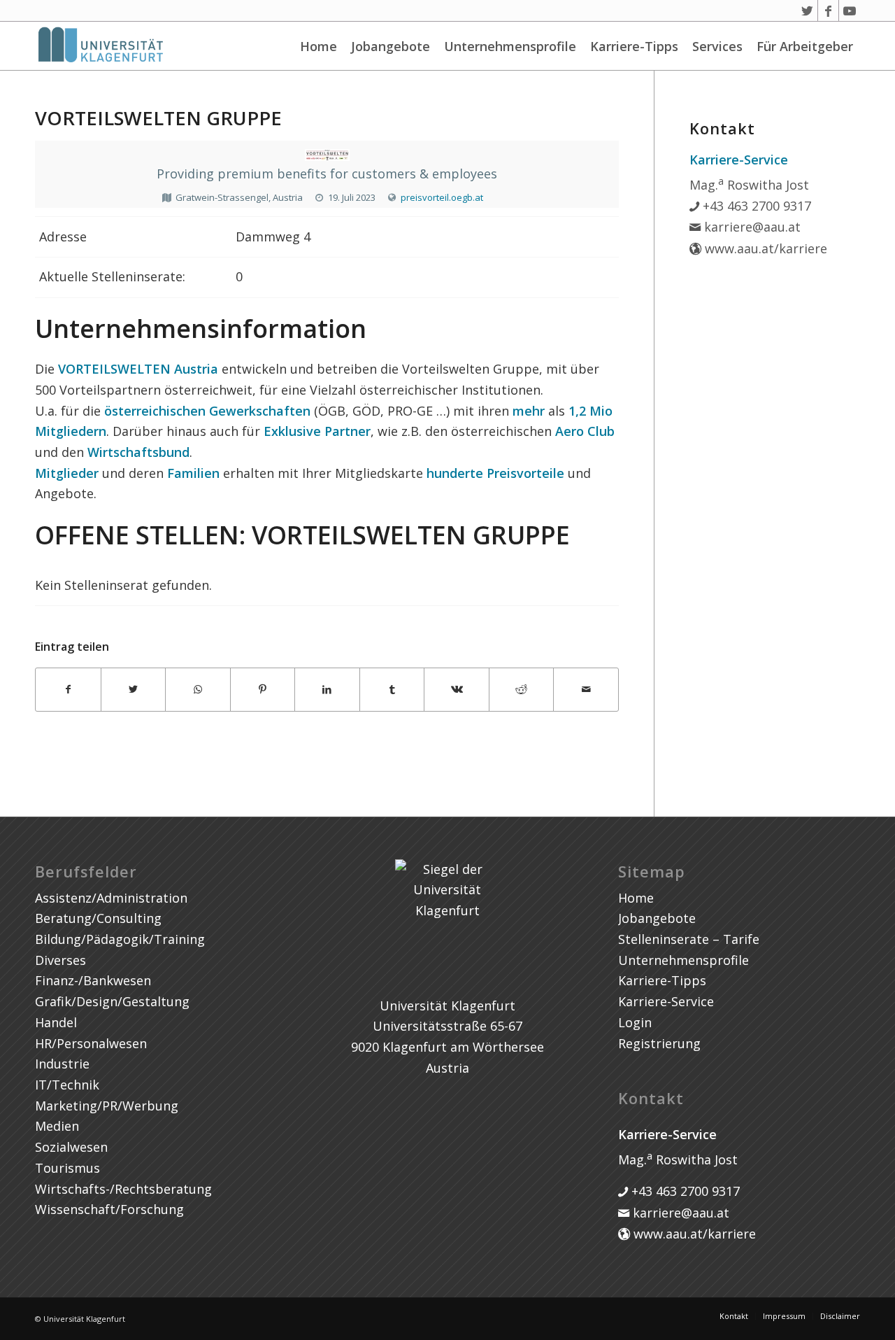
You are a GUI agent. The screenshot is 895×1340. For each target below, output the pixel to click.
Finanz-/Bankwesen (93, 980)
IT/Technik (67, 1084)
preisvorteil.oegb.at (442, 197)
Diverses (60, 960)
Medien (57, 1125)
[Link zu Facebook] (828, 10)
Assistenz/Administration (111, 897)
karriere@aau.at (751, 226)
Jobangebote (390, 46)
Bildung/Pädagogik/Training (120, 939)
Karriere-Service (666, 1001)
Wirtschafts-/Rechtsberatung (123, 1188)
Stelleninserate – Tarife (688, 939)
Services (717, 46)
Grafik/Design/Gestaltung (112, 1001)
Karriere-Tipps (634, 46)
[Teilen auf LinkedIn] (327, 689)
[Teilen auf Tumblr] (392, 689)
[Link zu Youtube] (849, 10)
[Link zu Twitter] (807, 10)
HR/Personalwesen (91, 1043)
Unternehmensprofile (510, 46)
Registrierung (659, 1043)
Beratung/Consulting (98, 918)
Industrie (62, 1063)
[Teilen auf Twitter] (133, 689)
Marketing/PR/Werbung (106, 1105)
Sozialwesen (71, 1146)
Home (318, 46)
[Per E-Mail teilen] (586, 689)
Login (635, 1022)
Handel (56, 1022)
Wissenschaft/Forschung (109, 1209)
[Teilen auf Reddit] (521, 689)
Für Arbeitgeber (805, 46)
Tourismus (67, 1167)
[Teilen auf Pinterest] (263, 689)
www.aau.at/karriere (764, 248)
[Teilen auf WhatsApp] (198, 689)
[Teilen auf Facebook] (68, 689)
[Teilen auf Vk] (456, 689)
